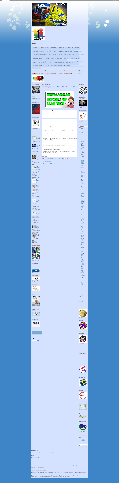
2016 (80, 296)
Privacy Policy (34, 265)
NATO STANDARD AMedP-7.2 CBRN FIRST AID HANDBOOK (82, 265)
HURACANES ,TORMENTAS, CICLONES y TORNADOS (40, 55)
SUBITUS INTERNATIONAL (69, 66)
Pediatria (67, 61)
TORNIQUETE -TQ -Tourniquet (79, 66)
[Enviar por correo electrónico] (63, 158)
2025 (80, 133)
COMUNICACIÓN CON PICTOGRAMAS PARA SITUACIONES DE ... (83, 274)
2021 (80, 290)
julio (81, 282)
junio (81, 283)
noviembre (82, 277)
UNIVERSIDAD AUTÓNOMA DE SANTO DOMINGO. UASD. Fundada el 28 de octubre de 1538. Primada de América (36, 147)
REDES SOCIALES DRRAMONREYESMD (59, 66)
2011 (80, 302)
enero (81, 289)
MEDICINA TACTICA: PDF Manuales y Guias (38, 58)
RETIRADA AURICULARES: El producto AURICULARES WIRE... (82, 141)
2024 (80, 134)
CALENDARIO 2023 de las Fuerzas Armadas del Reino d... (82, 241)
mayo (81, 284)
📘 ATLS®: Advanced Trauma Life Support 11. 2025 (37, 181)
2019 (80, 293)
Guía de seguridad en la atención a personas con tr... (82, 167)
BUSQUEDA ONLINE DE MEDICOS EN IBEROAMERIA (40, 50)
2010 (80, 303)
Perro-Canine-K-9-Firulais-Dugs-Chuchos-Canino (76, 61)
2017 (80, 295)
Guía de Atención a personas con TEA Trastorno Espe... (82, 151)
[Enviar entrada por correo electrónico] (62, 158)
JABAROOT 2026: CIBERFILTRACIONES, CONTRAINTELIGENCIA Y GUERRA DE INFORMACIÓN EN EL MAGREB (36, 202)
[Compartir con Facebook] (66, 158)
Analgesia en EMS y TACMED (75, 47)
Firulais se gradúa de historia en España (82, 199)
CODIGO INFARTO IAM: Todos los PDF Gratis (54, 50)
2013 (80, 300)
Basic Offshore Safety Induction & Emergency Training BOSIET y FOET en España (36, 157)
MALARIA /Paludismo (75, 55)
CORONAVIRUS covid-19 (52, 51)
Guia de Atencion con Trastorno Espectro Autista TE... (82, 156)
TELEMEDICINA (74, 62)
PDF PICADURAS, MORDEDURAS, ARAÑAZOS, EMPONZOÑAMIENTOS (42, 61)
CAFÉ (72, 50)
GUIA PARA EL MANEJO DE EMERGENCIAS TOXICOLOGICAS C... (82, 181)
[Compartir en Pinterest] (67, 158)
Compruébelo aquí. (84, 440)
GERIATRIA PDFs (60, 54)
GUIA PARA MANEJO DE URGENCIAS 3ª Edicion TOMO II (83, 192)
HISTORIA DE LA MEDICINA (79, 54)
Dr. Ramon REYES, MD (76, 73)
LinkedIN (32, 455)
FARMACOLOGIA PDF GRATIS (52, 54)
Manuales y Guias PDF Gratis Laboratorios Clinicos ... (83, 223)
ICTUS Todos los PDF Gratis (56, 55)
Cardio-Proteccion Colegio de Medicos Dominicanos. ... (82, 246)
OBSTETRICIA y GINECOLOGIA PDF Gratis (56, 58)
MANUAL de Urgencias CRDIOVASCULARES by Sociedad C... (83, 219)
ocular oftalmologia (65, 58)
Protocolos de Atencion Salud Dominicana (59, 61)
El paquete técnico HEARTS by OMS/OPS (75, 58)
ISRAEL (50, 55)
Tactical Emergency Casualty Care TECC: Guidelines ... (82, 232)
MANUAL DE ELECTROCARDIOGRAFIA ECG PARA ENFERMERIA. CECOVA (38, 191)
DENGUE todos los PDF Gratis (77, 51)
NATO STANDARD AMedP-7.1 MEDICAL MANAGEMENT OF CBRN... (82, 259)
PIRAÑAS (37, 234)
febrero (82, 288)
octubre (82, 278)
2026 (80, 132)
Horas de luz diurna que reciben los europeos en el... (83, 171)
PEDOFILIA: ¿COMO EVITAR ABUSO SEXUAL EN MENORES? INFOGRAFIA (60, 65)
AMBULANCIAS (68, 47)
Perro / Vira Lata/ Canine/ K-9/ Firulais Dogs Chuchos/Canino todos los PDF (42, 66)
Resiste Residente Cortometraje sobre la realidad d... (82, 205)
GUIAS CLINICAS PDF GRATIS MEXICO (69, 54)
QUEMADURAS (35, 62)
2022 (80, 137)
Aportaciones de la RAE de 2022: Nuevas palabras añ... (82, 176)
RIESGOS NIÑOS (68, 62)
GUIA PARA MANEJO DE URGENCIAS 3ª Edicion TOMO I (83, 187)
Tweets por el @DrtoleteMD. (36, 98)
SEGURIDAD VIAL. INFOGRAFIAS (83, 196)
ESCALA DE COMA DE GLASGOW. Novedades (38, 226)
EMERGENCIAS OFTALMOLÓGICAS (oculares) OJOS (40, 54)
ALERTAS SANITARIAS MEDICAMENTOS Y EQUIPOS (57, 47)
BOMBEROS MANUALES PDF (66, 50)
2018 (80, 294)
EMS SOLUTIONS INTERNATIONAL (37, 65)
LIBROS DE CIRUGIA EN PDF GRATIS (66, 55)
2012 (80, 301)
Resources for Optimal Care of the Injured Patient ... (82, 270)
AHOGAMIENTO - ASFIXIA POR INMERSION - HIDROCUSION (41, 47)
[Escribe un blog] (64, 158)
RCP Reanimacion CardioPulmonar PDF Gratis (58, 62)
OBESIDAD (47, 58)
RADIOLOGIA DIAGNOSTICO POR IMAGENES (45, 62)
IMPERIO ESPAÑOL (46, 65)
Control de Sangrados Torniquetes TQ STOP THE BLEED (40, 51)
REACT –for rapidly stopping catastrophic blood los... (83, 237)
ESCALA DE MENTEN (38, 136)
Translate (82, 128)
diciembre (82, 138)
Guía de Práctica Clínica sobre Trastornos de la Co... (82, 228)
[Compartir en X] (65, 158)
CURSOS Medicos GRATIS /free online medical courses (65, 51)
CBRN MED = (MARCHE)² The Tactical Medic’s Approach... (83, 255)
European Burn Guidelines (83, 202)
